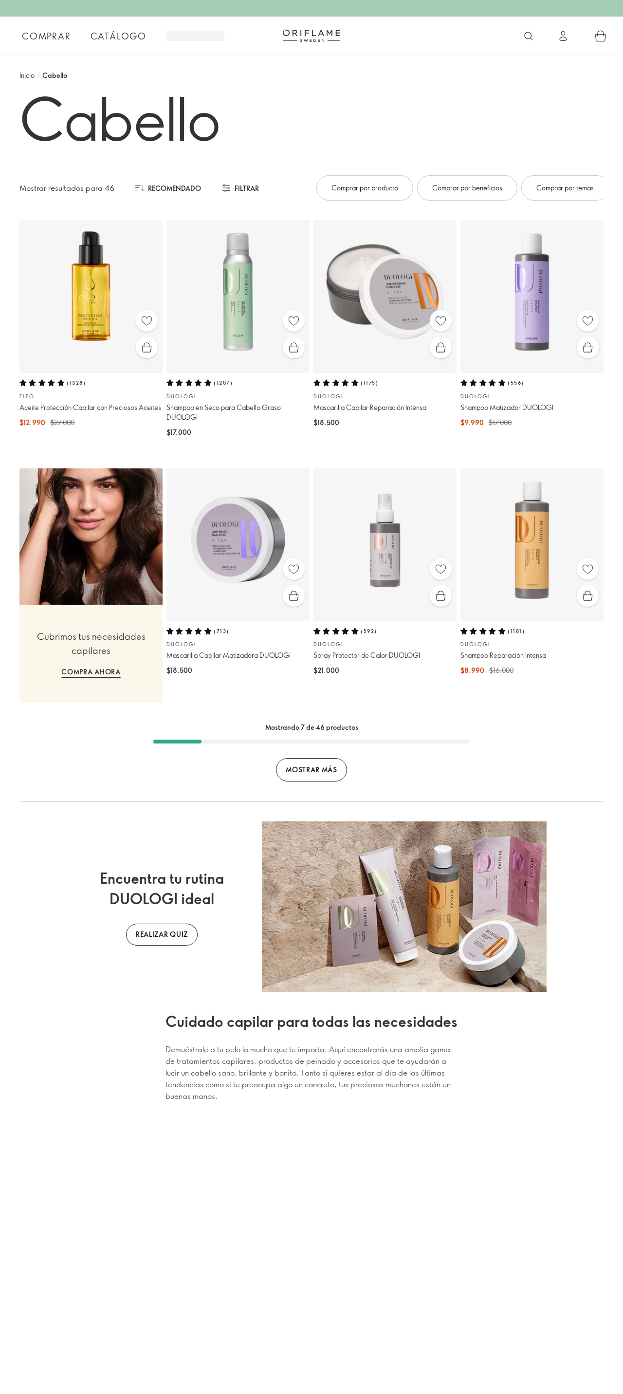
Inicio (27, 75)
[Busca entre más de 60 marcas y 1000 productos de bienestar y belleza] (528, 36)
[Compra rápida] (147, 347)
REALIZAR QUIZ (162, 934)
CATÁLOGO (119, 36)
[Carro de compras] (600, 36)
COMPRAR (46, 36)
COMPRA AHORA (90, 671)
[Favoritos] (147, 321)
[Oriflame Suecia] (311, 35)
